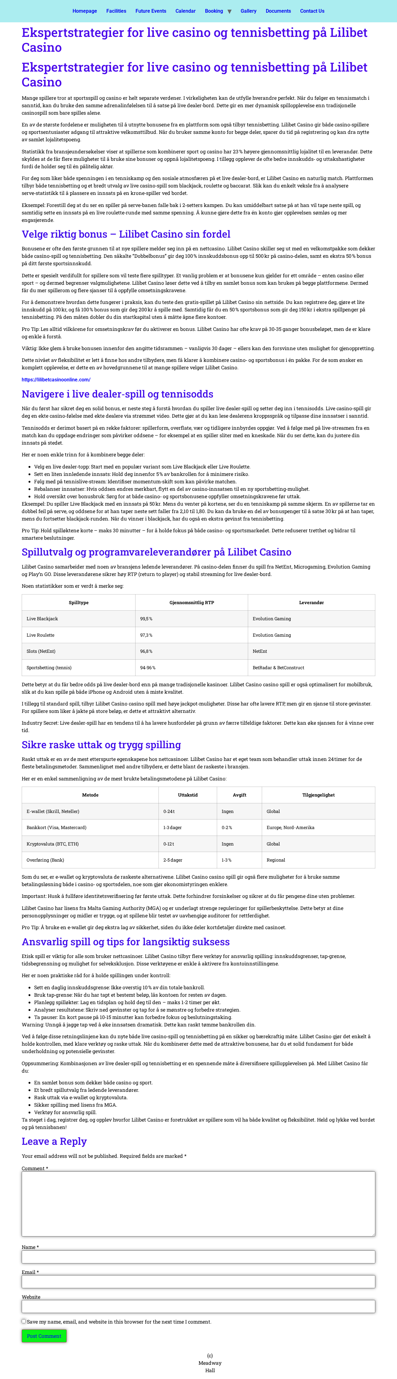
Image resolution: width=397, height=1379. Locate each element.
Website (31, 1296)
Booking (214, 11)
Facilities (116, 11)
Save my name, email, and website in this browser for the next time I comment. (119, 1321)
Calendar (186, 11)
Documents (278, 11)
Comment (35, 1168)
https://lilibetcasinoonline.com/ (56, 380)
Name (30, 1247)
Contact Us (312, 11)
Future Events (151, 11)
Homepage (85, 11)
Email (30, 1272)
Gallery (248, 11)
